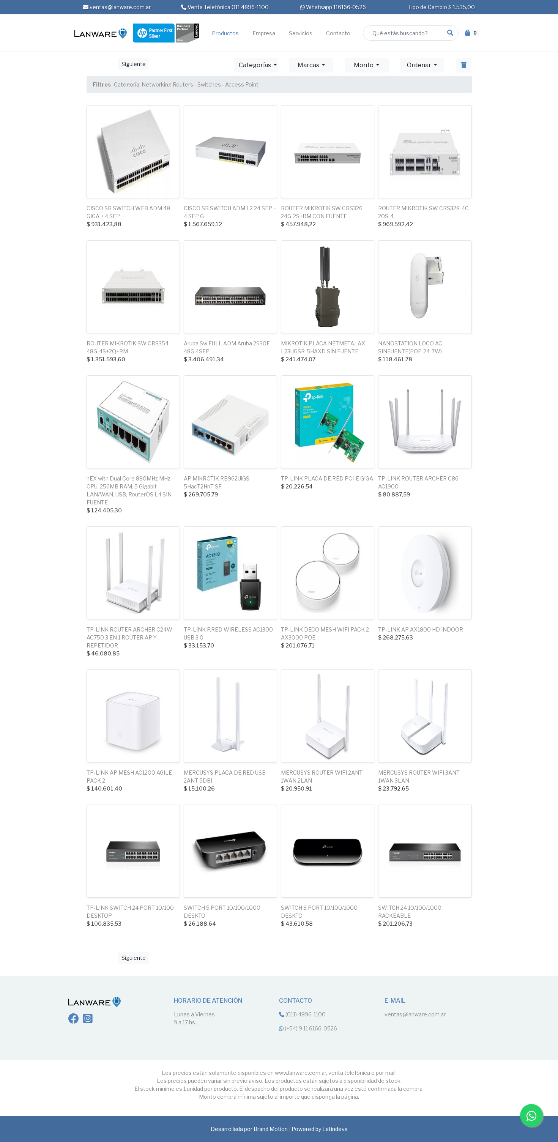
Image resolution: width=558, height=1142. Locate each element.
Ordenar (419, 65)
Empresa (263, 33)
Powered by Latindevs (320, 1129)
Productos (225, 33)
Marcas (309, 65)
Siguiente (133, 64)
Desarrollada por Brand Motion (249, 1129)
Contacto (338, 33)
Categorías (255, 65)
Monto (364, 65)
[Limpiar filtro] (463, 65)
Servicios (300, 33)
